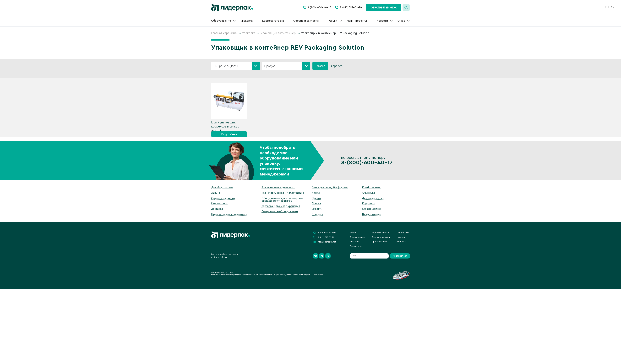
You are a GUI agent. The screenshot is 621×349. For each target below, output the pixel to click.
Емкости (317, 209)
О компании (403, 233)
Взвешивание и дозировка (278, 187)
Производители (379, 242)
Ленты (316, 193)
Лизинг (215, 193)
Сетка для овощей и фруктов (330, 187)
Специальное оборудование (279, 211)
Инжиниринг (219, 203)
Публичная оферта (219, 257)
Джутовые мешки (373, 198)
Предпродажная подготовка (229, 214)
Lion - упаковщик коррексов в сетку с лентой (225, 126)
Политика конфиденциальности (224, 254)
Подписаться (400, 256)
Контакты (401, 242)
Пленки (316, 203)
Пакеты (316, 198)
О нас (401, 20)
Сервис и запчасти (306, 20)
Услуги (332, 20)
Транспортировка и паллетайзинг (282, 193)
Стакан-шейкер (371, 209)
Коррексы (368, 203)
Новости (382, 20)
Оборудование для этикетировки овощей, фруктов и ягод (282, 199)
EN (613, 7)
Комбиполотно (371, 187)
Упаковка (246, 20)
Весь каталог (356, 246)
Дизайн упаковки (222, 187)
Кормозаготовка (273, 20)
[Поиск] (406, 7)
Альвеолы (368, 193)
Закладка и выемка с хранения (280, 206)
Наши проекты (357, 20)
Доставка (217, 209)
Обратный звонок (383, 7)
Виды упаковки (371, 214)
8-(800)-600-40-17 (367, 162)
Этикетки (317, 214)
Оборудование (221, 20)
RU (607, 7)
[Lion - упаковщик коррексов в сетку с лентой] (229, 101)
